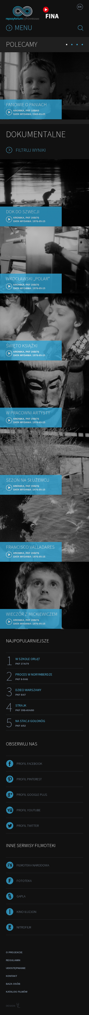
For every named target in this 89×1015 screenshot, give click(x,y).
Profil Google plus (32, 794)
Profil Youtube (29, 810)
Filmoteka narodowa (33, 865)
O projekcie (14, 952)
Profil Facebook (29, 763)
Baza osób (13, 984)
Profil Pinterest (29, 779)
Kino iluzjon (26, 912)
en (79, 6)
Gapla (21, 896)
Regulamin (13, 960)
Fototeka (24, 881)
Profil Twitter (28, 825)
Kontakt (11, 976)
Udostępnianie (16, 968)
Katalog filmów (16, 991)
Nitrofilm (24, 927)
